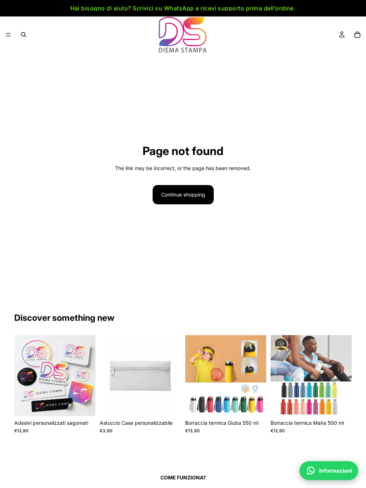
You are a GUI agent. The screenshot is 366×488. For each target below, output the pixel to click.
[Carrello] (357, 35)
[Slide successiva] (87, 376)
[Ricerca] (23, 35)
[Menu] (8, 34)
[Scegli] (84, 405)
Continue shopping (183, 194)
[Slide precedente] (22, 376)
